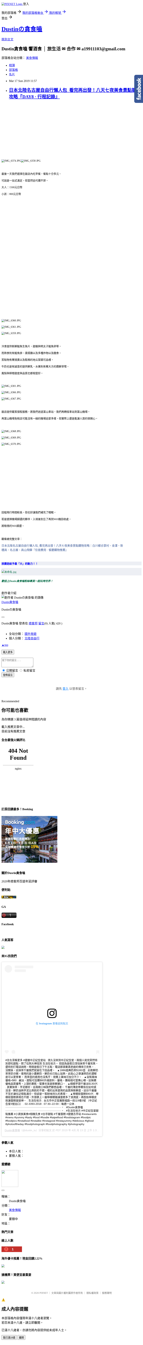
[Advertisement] (71, 133)
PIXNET (43, 1292)
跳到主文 (7, 39)
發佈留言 (8, 675)
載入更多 (8, 652)
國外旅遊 (30, 633)
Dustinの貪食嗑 (21, 29)
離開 (21, 1337)
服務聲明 (107, 1292)
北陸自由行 (32, 638)
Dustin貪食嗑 (9, 602)
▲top (4, 644)
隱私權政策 (92, 1292)
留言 (41, 623)
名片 (12, 74)
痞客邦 (33, 623)
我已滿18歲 (9, 1337)
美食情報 (32, 57)
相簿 (12, 65)
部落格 (13, 69)
